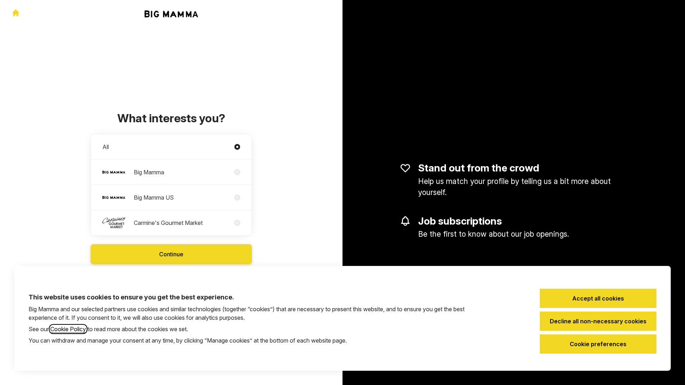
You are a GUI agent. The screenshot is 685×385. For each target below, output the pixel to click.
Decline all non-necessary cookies (598, 321)
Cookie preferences (598, 344)
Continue (171, 254)
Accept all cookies (598, 298)
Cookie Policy (68, 329)
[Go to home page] (15, 13)
